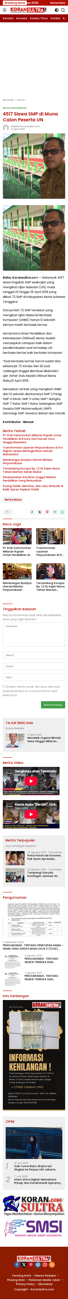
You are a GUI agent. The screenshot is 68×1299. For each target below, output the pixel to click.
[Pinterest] (31, 1265)
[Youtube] (45, 1265)
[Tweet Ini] (39, 512)
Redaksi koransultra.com (25, 126)
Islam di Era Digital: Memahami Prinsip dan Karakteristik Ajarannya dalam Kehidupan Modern (38, 1181)
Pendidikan (19, 108)
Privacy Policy (25, 1284)
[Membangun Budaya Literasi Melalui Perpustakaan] (17, 571)
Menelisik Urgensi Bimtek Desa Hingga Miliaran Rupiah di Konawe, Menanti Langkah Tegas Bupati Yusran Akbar (44, 739)
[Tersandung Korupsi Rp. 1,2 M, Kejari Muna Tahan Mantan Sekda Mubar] (50, 571)
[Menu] (5, 10)
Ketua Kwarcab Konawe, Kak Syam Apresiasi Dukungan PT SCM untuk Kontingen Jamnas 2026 (44, 857)
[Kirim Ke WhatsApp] (62, 512)
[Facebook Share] (32, 512)
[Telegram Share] (55, 512)
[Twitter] (24, 1265)
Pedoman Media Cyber (44, 1280)
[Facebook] (17, 1265)
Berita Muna (13, 500)
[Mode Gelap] (57, 10)
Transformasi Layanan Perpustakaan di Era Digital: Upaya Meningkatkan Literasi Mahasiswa (33, 451)
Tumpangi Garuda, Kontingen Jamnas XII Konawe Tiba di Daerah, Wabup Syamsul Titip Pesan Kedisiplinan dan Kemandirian (43, 874)
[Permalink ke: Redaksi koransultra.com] (6, 127)
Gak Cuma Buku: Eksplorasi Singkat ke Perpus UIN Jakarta (35, 1167)
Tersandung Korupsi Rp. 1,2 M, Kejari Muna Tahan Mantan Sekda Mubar (31, 470)
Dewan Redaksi (45, 1275)
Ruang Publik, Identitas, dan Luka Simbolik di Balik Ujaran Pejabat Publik (33, 487)
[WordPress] (38, 1265)
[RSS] (52, 1265)
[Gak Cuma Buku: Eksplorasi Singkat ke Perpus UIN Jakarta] (34, 1143)
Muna (6, 108)
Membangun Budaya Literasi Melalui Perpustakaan (27, 461)
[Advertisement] (34, 58)
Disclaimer (45, 1284)
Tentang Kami (21, 1275)
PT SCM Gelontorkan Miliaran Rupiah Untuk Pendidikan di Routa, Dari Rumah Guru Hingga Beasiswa (32, 439)
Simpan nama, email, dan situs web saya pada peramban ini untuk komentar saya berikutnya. (31, 691)
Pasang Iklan (16, 1280)
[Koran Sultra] (28, 10)
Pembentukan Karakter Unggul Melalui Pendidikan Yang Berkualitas (29, 478)
